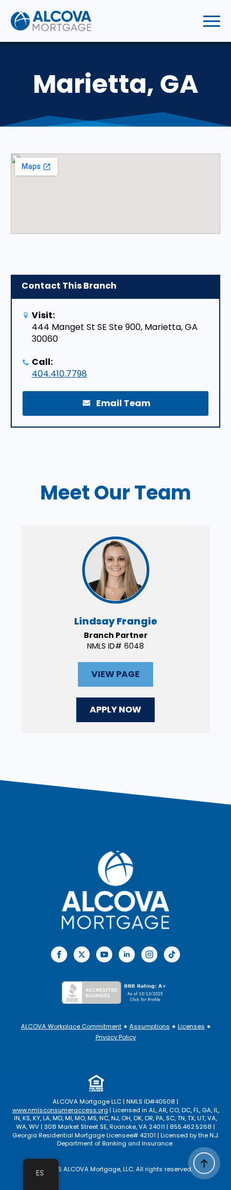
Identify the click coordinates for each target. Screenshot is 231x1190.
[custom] (172, 954)
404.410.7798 (59, 374)
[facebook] (59, 954)
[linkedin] (127, 954)
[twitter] (82, 954)
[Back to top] (204, 1163)
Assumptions (149, 1027)
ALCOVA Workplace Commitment (71, 1027)
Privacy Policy (116, 1037)
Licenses (191, 1027)
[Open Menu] (211, 21)
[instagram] (149, 954)
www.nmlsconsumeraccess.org (60, 1110)
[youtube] (104, 954)
